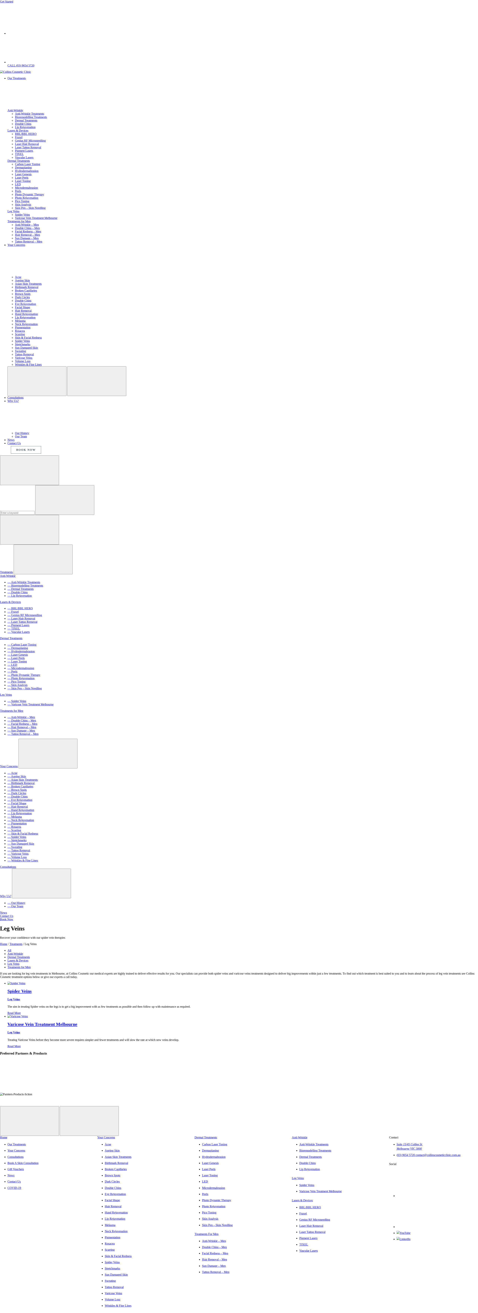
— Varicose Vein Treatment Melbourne (30, 704)
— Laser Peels (16, 658)
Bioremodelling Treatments (31, 117)
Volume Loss (22, 361)
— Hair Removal (17, 806)
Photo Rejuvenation (26, 197)
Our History (22, 433)
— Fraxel (13, 611)
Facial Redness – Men (28, 231)
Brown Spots (22, 293)
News (3, 912)
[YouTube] (403, 1233)
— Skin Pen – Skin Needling (24, 688)
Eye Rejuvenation (25, 304)
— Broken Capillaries (20, 786)
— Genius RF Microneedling (24, 615)
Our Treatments (16, 1144)
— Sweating (14, 847)
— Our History (16, 902)
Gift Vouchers (15, 1169)
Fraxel (18, 137)
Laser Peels (21, 177)
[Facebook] (425, 1195)
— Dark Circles (16, 793)
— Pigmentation (17, 823)
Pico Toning (22, 201)
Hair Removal (23, 310)
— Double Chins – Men (21, 720)
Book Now (6, 919)
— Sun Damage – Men (21, 730)
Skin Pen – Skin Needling (30, 207)
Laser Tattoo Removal (28, 147)
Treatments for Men (19, 221)
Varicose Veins (23, 357)
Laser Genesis (23, 174)
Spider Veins (22, 214)
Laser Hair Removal (27, 144)
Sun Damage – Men (27, 238)
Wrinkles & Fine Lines (28, 364)
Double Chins (23, 123)
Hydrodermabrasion (26, 170)
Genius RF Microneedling (30, 140)
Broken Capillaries (26, 290)
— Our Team (15, 906)
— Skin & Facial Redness (22, 833)
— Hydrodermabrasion (21, 651)
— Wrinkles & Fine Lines (22, 860)
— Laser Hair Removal (21, 618)
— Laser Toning (17, 661)
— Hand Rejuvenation (20, 810)
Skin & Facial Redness (28, 337)
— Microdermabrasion (20, 668)
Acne (18, 277)
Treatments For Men (206, 1234)
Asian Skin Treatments (28, 283)
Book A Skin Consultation (22, 1163)
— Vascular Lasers (18, 632)
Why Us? (5, 896)
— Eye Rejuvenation (19, 800)
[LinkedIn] (403, 1239)
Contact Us (6, 916)
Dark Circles (22, 297)
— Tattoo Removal (18, 850)
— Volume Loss (17, 857)
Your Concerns (9, 766)
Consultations (8, 866)
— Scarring (14, 830)
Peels (18, 191)
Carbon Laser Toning (27, 164)
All (9, 950)
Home (3, 1137)
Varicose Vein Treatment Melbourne (36, 218)
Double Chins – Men (27, 228)
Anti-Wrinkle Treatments (29, 113)
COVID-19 (14, 1187)
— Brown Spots (17, 789)
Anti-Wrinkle (15, 110)
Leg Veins (13, 211)
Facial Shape (22, 307)
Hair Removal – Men (27, 234)
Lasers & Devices (17, 130)
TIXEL (19, 154)
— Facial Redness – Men (22, 723)
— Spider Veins (16, 701)
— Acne (12, 773)
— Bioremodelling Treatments (25, 585)
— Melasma (14, 816)
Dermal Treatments (26, 120)
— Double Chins (17, 592)
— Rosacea (14, 826)
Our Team (21, 436)
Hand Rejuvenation (26, 314)
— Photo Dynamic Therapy (23, 674)
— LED (12, 664)
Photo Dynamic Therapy (29, 194)
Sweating (20, 351)
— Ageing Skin (16, 776)
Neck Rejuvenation (26, 324)
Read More (14, 1013)
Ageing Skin (22, 280)
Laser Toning (23, 181)
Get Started (6, 1)
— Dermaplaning (17, 648)
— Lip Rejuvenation (19, 595)
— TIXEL (13, 628)
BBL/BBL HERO (26, 133)
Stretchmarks (22, 344)
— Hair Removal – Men (21, 727)
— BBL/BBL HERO (20, 608)
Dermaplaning (23, 167)
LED (18, 184)
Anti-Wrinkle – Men (27, 224)
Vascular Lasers (24, 157)
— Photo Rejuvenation (21, 678)
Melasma (20, 320)
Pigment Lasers (24, 150)
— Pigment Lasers (18, 625)
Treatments (6, 572)
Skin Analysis (23, 204)
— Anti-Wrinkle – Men (21, 717)
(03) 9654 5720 (406, 1155)
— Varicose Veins (18, 853)
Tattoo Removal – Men (28, 241)
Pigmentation (22, 327)
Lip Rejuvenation (25, 127)
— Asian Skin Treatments (22, 779)
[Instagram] (425, 1226)
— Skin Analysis (17, 685)
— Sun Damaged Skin (20, 843)
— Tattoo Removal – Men (22, 734)
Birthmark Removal (26, 287)
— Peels (12, 671)
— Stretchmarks (17, 840)
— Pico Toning (16, 681)
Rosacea (20, 330)
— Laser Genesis (17, 654)
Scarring (20, 334)
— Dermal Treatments (20, 589)
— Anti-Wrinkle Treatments (23, 582)
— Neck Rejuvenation (20, 820)
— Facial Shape (16, 803)
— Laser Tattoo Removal (22, 621)
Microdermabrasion (26, 187)
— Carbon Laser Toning (21, 644)
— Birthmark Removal (21, 783)
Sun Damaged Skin (26, 347)
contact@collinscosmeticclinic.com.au (438, 1155)
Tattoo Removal (24, 354)
